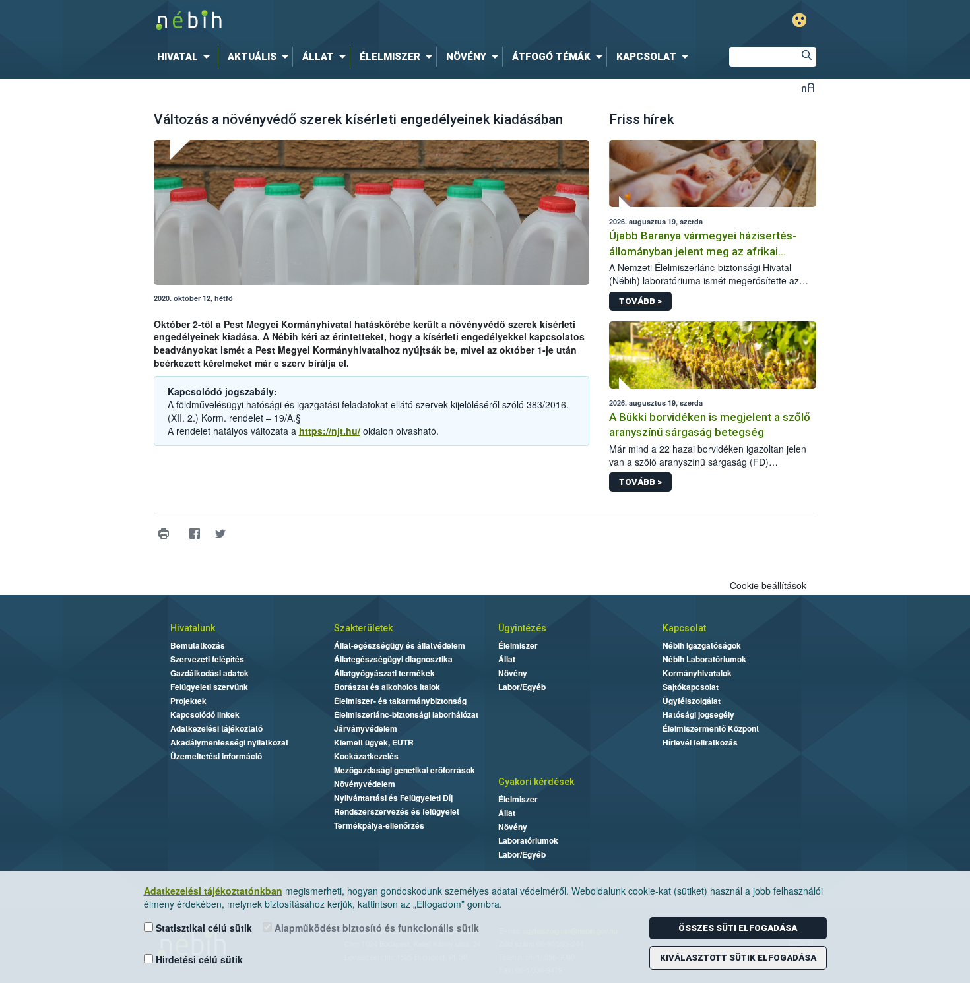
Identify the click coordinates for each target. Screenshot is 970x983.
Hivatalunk (192, 628)
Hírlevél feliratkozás (700, 742)
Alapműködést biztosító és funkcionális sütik (375, 927)
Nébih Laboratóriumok (704, 659)
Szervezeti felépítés (207, 659)
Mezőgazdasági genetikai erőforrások (404, 770)
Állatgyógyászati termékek (384, 673)
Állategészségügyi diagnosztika (393, 659)
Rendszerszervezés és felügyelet (396, 811)
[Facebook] (195, 533)
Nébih (344, 21)
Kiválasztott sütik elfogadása (738, 958)
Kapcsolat (684, 628)
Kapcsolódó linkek (205, 714)
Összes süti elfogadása (737, 928)
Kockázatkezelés (366, 756)
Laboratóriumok (528, 840)
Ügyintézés (522, 628)
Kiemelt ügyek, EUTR (374, 742)
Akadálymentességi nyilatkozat (229, 742)
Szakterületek (363, 628)
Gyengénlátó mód (799, 20)
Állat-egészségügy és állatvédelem (399, 645)
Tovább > (640, 301)
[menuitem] (186, 57)
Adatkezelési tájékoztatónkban (213, 890)
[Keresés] (806, 57)
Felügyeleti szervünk (209, 687)
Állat (506, 659)
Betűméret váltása (808, 87)
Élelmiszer (518, 645)
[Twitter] (220, 533)
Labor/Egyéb (522, 687)
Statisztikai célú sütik (202, 927)
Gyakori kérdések (536, 782)
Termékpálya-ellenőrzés (379, 825)
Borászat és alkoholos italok (387, 687)
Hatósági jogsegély (698, 714)
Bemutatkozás (197, 645)
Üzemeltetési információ (216, 756)
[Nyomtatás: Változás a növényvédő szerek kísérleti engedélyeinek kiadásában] (164, 533)
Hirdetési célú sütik (198, 959)
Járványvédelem (365, 728)
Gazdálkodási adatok (209, 673)
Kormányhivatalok (697, 673)
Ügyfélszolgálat (692, 701)
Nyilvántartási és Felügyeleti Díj (393, 798)
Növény (512, 673)
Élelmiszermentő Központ (711, 728)
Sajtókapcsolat (691, 687)
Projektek (188, 701)
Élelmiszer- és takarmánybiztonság (400, 701)
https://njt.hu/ (329, 430)
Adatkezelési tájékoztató (216, 728)
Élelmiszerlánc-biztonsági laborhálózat (406, 714)
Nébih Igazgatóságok (702, 645)
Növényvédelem (364, 784)
